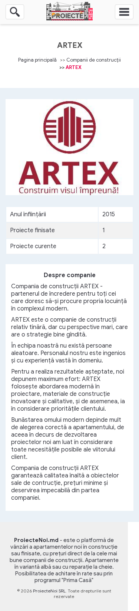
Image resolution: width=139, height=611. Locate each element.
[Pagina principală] (69, 18)
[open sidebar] (124, 11)
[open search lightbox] (15, 11)
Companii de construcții (93, 60)
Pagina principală (37, 60)
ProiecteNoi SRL (49, 591)
